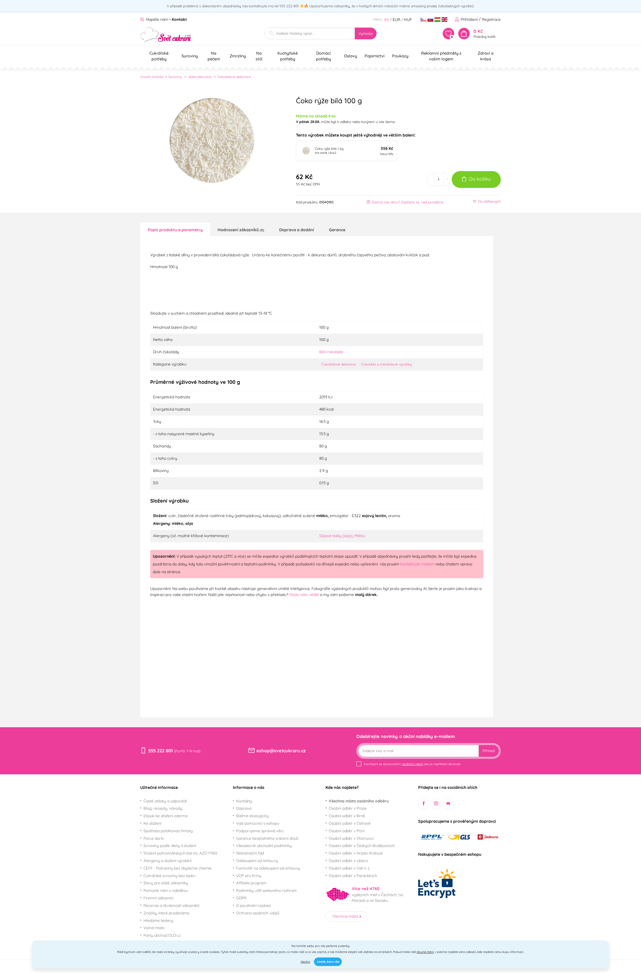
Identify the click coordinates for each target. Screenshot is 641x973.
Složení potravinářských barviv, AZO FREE (180, 853)
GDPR (241, 897)
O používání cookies (253, 905)
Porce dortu (153, 838)
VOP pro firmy (248, 875)
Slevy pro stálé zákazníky (165, 882)
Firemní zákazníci (158, 897)
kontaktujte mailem (417, 563)
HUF (408, 19)
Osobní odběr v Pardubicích (353, 875)
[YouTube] (448, 803)
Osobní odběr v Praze (348, 808)
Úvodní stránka (152, 77)
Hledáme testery (158, 920)
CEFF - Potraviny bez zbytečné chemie (177, 868)
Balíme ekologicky (252, 815)
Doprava (243, 808)
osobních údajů (412, 764)
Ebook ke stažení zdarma (165, 815)
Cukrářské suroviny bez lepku (169, 875)
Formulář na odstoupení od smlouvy (268, 868)
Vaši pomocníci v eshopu (257, 823)
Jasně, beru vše (327, 961)
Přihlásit (489, 751)
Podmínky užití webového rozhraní (266, 890)
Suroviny (175, 77)
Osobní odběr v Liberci (348, 860)
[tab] (175, 229)
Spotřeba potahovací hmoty (168, 830)
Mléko (359, 535)
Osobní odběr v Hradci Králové (356, 853)
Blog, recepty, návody (162, 808)
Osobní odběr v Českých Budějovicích (362, 845)
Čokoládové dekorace (234, 77)
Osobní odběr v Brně (347, 815)
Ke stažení (152, 823)
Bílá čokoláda (331, 351)
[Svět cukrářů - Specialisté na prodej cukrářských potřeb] (165, 34)
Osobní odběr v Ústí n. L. (350, 868)
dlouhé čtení (425, 952)
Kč (386, 19)
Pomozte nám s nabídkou (165, 890)
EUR (396, 19)
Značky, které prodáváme (166, 912)
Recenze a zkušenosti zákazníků (171, 905)
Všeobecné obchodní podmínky (264, 845)
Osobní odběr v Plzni (347, 830)
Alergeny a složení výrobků (167, 860)
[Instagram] (436, 803)
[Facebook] (423, 803)
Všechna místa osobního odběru (359, 800)
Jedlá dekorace (199, 77)
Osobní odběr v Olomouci (351, 838)
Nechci (305, 961)
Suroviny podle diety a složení (169, 845)
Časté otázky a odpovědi (165, 800)
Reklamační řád (250, 853)
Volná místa (153, 927)
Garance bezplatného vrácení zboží (267, 838)
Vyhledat (366, 33)
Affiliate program (251, 882)
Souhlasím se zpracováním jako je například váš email (412, 764)
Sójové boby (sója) (336, 535)
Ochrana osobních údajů (257, 912)
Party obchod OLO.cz (162, 935)
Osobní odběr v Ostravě (350, 823)
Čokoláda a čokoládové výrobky (386, 364)
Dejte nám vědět (304, 594)
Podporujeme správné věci (259, 830)
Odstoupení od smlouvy (257, 860)
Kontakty (244, 800)
